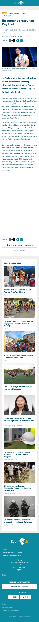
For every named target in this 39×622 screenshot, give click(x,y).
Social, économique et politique (19, 562)
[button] (35, 3)
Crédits (4, 604)
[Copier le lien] (21, 40)
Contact (4, 550)
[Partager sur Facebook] (10, 40)
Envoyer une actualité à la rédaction (21, 245)
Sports (24, 13)
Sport (9, 16)
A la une (19, 560)
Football (4, 16)
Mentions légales (7, 607)
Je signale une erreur (19, 251)
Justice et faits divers (19, 567)
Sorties (4, 575)
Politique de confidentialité (10, 611)
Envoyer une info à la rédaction (11, 555)
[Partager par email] (17, 40)
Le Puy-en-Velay (14, 13)
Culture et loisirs (19, 565)
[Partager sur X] (13, 40)
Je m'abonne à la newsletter (19, 586)
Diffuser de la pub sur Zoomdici (12, 552)
